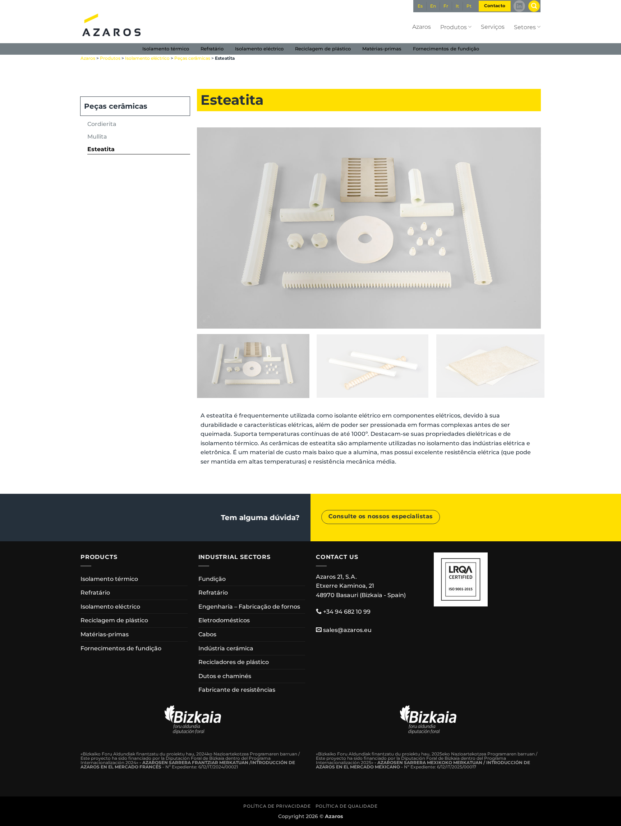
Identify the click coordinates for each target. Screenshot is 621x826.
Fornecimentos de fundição (446, 48)
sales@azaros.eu (347, 630)
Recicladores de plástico (233, 662)
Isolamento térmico (165, 48)
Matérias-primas (381, 48)
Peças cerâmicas (192, 58)
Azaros (421, 26)
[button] (534, 6)
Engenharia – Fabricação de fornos (249, 606)
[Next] (525, 228)
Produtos (453, 27)
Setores (525, 27)
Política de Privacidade (276, 806)
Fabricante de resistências (236, 689)
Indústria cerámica (225, 648)
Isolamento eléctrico (259, 48)
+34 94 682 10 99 (347, 611)
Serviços (493, 26)
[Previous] (213, 228)
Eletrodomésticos (224, 620)
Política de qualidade (347, 806)
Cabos (207, 634)
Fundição (212, 579)
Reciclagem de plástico (323, 48)
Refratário (212, 48)
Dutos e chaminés (224, 676)
